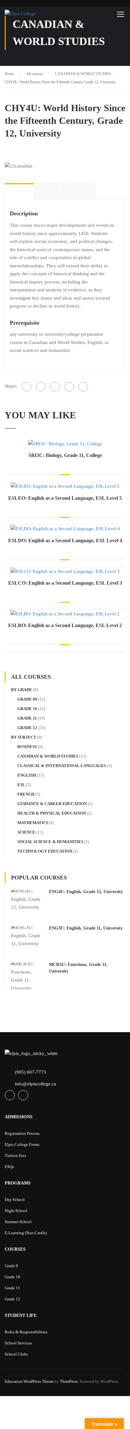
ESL (21, 784)
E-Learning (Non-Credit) (26, 1232)
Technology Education (44, 851)
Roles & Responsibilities (26, 1332)
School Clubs (16, 1354)
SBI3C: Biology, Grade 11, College (65, 455)
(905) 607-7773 (30, 1072)
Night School (16, 1210)
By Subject (23, 737)
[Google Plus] (40, 386)
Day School (15, 1199)
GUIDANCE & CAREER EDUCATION (52, 803)
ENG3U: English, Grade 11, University (86, 928)
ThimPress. (69, 1381)
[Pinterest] (69, 386)
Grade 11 (27, 718)
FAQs (9, 1166)
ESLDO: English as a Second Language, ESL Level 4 (65, 540)
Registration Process (22, 1133)
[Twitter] (55, 386)
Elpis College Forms (22, 1144)
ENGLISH (26, 775)
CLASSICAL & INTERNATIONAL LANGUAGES (61, 765)
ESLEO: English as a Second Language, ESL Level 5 (65, 498)
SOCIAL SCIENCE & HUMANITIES (50, 841)
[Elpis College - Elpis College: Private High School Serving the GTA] (34, 15)
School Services (18, 1343)
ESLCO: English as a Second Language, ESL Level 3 (65, 583)
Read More (65, 443)
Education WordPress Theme (29, 1381)
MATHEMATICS (32, 822)
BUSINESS (27, 746)
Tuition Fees (15, 1155)
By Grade (21, 689)
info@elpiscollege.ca (35, 1083)
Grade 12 (27, 727)
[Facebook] (26, 386)
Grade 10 (27, 708)
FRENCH (25, 794)
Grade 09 (27, 699)
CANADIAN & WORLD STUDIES (47, 756)
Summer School (18, 1221)
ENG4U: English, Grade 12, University (86, 891)
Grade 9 (11, 1265)
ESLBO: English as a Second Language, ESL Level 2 (65, 625)
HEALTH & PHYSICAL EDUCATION (51, 813)
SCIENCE (26, 832)
